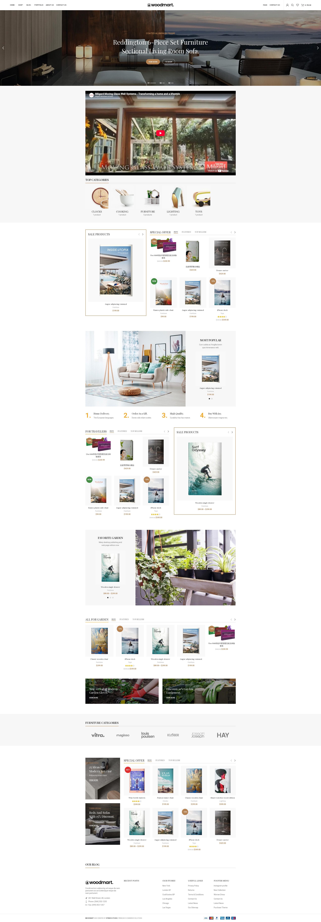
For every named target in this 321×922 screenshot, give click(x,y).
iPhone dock (222, 310)
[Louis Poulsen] (148, 735)
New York (166, 886)
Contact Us (192, 899)
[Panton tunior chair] (165, 781)
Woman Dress (219, 895)
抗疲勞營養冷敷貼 (193, 267)
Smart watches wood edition (223, 798)
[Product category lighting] (173, 201)
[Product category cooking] (122, 201)
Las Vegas (166, 908)
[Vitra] (97, 735)
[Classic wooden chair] (99, 641)
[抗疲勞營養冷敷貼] (192, 251)
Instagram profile (220, 886)
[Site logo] (160, 5)
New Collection (220, 890)
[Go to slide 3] (113, 597)
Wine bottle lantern (137, 798)
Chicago (165, 903)
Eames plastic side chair (163, 310)
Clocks (165, 801)
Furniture (116, 307)
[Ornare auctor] (222, 253)
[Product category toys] (198, 201)
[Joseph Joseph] (198, 735)
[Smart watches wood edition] (223, 781)
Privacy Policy (193, 886)
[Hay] (223, 735)
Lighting (223, 801)
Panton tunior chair (165, 798)
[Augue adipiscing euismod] (116, 270)
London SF (166, 890)
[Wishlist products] (297, 5)
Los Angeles (167, 899)
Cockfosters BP (168, 895)
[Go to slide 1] (209, 398)
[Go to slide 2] (212, 398)
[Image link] (99, 882)
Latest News (193, 903)
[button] (3, 48)
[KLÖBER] (173, 735)
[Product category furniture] (147, 201)
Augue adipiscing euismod (116, 304)
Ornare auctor (222, 270)
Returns (191, 890)
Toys (222, 313)
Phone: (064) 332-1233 (97, 901)
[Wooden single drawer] (205, 469)
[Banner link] (122, 691)
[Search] (292, 5)
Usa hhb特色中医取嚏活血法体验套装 (163, 256)
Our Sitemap (193, 908)
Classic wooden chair (99, 659)
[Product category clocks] (96, 201)
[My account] (287, 5)
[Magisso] (122, 735)
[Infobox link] (103, 415)
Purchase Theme (221, 908)
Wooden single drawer (204, 503)
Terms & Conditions (196, 895)
